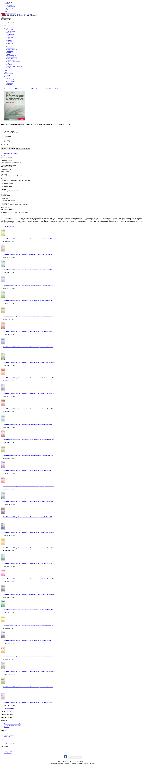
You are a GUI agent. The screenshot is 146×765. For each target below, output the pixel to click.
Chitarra (9, 40)
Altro (8, 67)
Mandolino (10, 41)
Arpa (8, 38)
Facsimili (9, 64)
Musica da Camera (12, 49)
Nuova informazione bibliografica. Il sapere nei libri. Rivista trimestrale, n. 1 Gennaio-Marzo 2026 (28, 687)
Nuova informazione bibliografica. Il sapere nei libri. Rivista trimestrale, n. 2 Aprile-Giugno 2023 (27, 563)
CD (8, 63)
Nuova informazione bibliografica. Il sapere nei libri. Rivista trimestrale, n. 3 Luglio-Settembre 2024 (28, 625)
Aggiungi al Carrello (8, 148)
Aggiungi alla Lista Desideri (23, 148)
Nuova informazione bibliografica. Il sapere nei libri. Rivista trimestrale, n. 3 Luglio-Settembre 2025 (28, 656)
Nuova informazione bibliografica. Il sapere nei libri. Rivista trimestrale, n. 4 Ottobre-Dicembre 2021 (28, 501)
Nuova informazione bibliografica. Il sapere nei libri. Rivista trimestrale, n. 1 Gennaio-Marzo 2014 (28, 347)
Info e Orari (10, 80)
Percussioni (10, 48)
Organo (9, 32)
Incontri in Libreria (12, 81)
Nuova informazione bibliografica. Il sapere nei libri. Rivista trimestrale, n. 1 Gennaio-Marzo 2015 (28, 300)
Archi (8, 35)
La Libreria (7, 78)
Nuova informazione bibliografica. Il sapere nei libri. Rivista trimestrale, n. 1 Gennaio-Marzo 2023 (28, 548)
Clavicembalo (11, 31)
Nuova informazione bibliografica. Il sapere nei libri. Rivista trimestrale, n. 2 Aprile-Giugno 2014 (27, 331)
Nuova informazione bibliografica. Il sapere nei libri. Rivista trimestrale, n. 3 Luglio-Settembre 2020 (28, 439)
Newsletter (10, 83)
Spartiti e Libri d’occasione (14, 66)
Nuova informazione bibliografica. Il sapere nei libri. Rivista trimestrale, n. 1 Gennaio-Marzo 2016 (28, 285)
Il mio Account (8, 750)
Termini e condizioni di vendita (12, 724)
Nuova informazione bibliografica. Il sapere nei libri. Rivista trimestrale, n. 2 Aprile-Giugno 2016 (27, 269)
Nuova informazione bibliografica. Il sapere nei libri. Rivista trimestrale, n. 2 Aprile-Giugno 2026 (27, 702)
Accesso (9, 5)
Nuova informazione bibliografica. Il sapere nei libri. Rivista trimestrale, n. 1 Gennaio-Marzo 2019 (28, 254)
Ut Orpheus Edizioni (9, 743)
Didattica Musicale (12, 57)
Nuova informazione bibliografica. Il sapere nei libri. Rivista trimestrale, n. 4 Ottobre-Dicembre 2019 (28, 393)
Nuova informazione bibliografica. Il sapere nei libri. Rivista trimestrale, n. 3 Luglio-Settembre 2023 (28, 578)
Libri (5, 70)
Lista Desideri (7, 753)
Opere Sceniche (11, 55)
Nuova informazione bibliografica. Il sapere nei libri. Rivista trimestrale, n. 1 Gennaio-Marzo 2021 (28, 455)
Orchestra (10, 51)
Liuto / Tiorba (11, 43)
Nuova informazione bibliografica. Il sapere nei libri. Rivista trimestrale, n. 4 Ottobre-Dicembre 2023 (28, 594)
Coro (8, 54)
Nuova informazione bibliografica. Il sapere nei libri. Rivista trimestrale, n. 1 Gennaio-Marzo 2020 (28, 408)
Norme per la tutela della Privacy (13, 725)
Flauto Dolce (10, 46)
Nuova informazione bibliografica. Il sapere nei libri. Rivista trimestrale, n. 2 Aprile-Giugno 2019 (27, 238)
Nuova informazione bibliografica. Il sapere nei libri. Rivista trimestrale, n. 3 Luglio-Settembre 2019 (28, 377)
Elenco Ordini (8, 751)
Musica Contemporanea (13, 61)
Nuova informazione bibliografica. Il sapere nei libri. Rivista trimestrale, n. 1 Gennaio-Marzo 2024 (28, 609)
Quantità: (3, 145)
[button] (75, 757)
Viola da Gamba (11, 37)
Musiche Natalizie (12, 58)
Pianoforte (10, 29)
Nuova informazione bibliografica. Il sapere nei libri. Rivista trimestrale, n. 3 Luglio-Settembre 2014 (28, 316)
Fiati (8, 45)
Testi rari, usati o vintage (10, 76)
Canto (9, 52)
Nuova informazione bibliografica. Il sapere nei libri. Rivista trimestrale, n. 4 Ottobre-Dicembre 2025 (28, 671)
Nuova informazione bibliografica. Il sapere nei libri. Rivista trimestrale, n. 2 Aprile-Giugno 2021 (27, 470)
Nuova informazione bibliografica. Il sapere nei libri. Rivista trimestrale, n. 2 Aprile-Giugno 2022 (27, 517)
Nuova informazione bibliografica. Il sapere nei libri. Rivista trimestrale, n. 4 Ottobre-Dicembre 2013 (28, 362)
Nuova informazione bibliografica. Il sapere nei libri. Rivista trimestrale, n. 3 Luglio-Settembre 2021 (28, 486)
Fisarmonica (10, 34)
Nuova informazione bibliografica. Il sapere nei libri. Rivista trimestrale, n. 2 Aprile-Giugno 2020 (27, 424)
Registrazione (11, 6)
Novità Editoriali (8, 73)
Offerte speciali (8, 75)
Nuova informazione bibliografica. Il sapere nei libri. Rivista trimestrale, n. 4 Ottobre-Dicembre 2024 (31, 89)
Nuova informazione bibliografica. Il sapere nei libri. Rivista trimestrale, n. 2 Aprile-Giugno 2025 (27, 640)
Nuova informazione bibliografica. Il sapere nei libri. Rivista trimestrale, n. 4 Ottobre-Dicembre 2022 (28, 532)
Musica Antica (11, 60)
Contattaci (10, 84)
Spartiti (6, 28)
